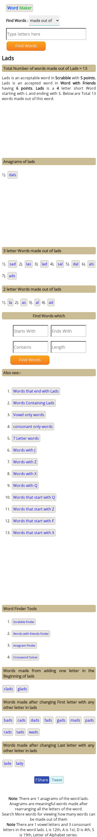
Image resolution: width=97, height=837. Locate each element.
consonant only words (33, 426)
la (10, 302)
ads (12, 275)
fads (48, 720)
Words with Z (24, 462)
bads (8, 720)
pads (89, 720)
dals (12, 174)
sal (60, 264)
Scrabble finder (23, 622)
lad (44, 264)
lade (7, 763)
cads (21, 720)
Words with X (24, 473)
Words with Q (25, 485)
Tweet (57, 780)
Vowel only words (28, 414)
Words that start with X (33, 532)
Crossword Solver (25, 657)
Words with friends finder (31, 634)
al (37, 302)
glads (22, 688)
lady (19, 763)
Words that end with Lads (36, 391)
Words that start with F (33, 520)
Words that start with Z (33, 509)
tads (20, 732)
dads (35, 720)
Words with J (24, 450)
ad (51, 302)
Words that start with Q (34, 497)
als (91, 264)
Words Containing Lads (33, 403)
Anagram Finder (24, 645)
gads (61, 720)
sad (12, 264)
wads (33, 732)
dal (75, 264)
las (28, 264)
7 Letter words (26, 438)
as (24, 302)
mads (75, 720)
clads (8, 688)
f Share (42, 780)
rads (8, 732)
